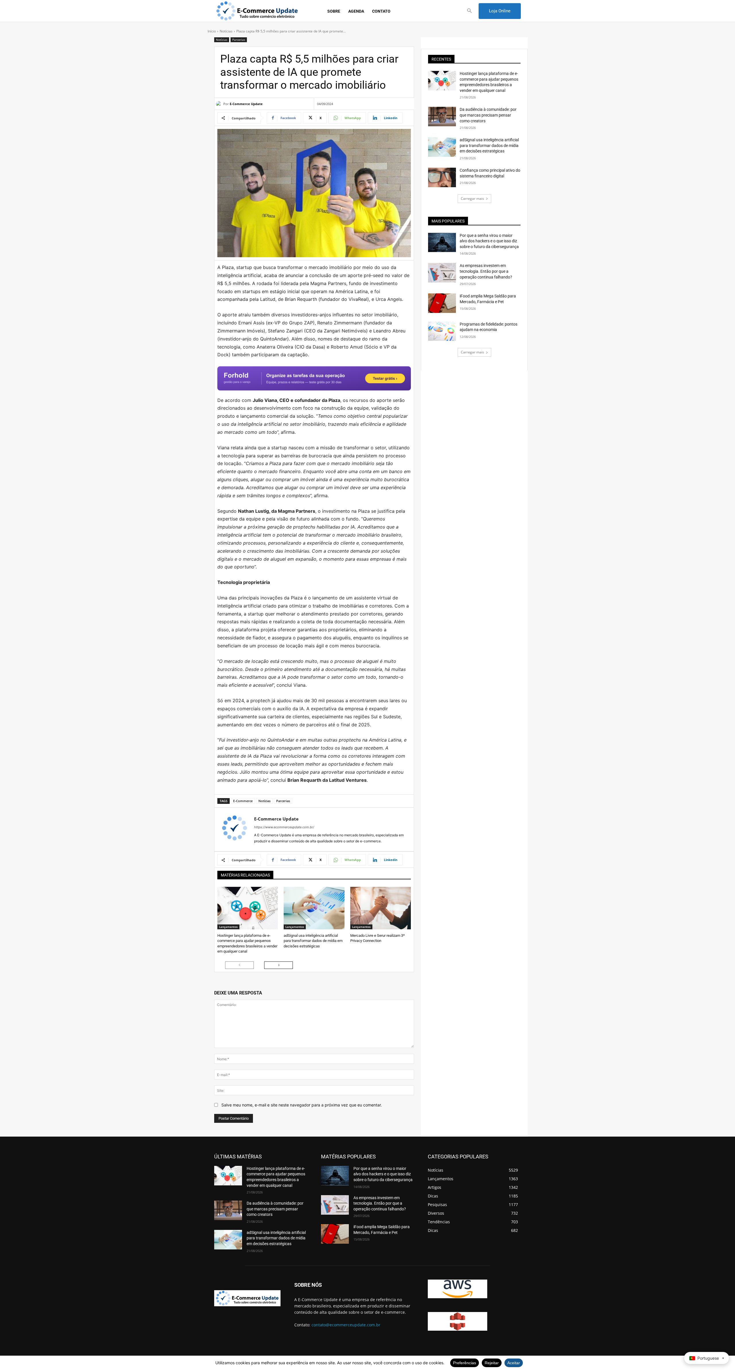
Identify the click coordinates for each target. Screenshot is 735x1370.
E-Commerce (243, 801)
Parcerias (238, 40)
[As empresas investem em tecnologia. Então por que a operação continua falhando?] (442, 272)
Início (212, 31)
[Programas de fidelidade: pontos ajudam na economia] (442, 331)
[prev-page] (239, 965)
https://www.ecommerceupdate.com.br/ (284, 827)
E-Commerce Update (246, 104)
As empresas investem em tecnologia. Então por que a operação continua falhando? (486, 271)
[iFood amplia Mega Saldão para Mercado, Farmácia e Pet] (442, 303)
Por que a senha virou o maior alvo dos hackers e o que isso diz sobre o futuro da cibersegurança (489, 241)
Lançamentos (228, 927)
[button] (469, 11)
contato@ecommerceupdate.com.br (346, 1325)
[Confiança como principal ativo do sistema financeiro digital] (442, 177)
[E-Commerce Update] (219, 104)
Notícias (226, 31)
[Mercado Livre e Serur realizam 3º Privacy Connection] (380, 908)
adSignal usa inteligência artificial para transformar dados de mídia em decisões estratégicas (313, 940)
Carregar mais (472, 198)
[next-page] (278, 965)
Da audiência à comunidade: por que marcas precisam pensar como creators (488, 115)
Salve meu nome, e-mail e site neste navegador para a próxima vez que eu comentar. (301, 1104)
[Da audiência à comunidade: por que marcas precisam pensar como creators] (442, 116)
